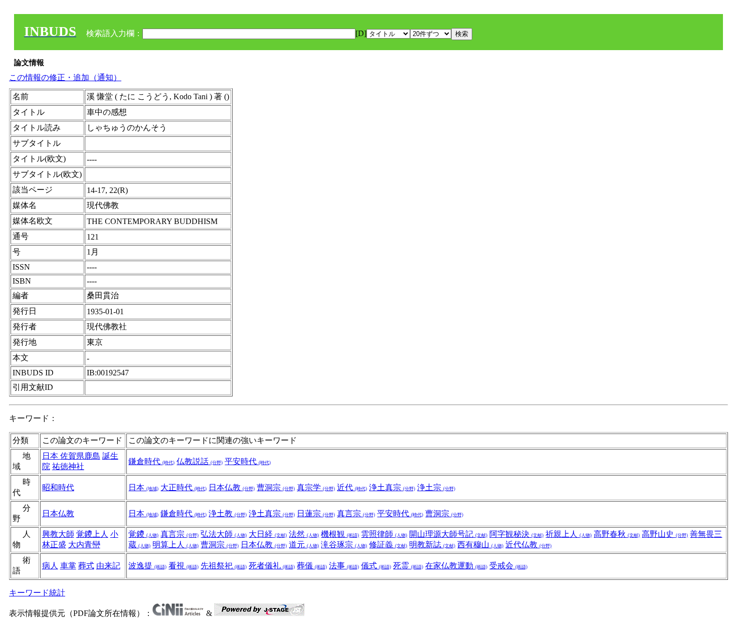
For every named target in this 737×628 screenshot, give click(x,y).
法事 (344, 565)
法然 (304, 534)
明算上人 (175, 544)
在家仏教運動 (456, 565)
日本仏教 (232, 487)
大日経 (268, 534)
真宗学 (316, 487)
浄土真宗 (392, 487)
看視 (183, 565)
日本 (51, 456)
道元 (304, 544)
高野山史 (665, 534)
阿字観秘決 (516, 534)
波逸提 (147, 565)
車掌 (68, 565)
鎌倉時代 (151, 461)
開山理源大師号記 (448, 534)
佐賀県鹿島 (80, 456)
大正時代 (183, 487)
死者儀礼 (272, 565)
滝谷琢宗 (344, 544)
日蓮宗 (316, 513)
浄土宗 (436, 487)
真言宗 (356, 513)
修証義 (388, 544)
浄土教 (228, 513)
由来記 (108, 565)
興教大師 (58, 534)
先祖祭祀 (224, 565)
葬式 (86, 565)
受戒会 (508, 565)
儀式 (376, 565)
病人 (50, 565)
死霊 (408, 565)
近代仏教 (528, 544)
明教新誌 (432, 544)
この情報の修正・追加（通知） (65, 77)
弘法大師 (224, 534)
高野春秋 (617, 534)
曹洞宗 (276, 487)
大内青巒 (84, 544)
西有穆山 (480, 544)
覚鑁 (143, 534)
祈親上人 (568, 534)
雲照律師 (384, 534)
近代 (352, 487)
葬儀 (312, 565)
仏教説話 (199, 461)
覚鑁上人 (92, 534)
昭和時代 (58, 487)
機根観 (340, 534)
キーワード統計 (37, 592)
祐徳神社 (68, 466)
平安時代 (248, 461)
